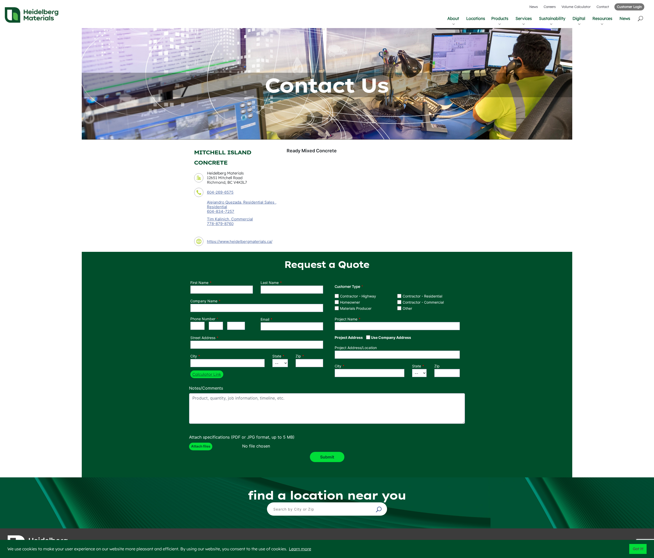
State (276, 356)
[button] (641, 18)
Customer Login (629, 7)
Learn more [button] (300, 548)
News (533, 7)
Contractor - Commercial (423, 302)
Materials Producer (355, 308)
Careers (550, 7)
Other (407, 308)
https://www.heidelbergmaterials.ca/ (239, 241)
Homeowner (350, 302)
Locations (475, 18)
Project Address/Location (356, 347)
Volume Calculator (576, 7)
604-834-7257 (220, 211)
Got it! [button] (638, 549)
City (193, 356)
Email (265, 319)
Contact (603, 7)
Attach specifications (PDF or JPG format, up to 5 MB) (242, 437)
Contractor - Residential (422, 296)
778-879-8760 (220, 223)
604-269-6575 (220, 192)
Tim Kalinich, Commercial (230, 219)
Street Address (202, 338)
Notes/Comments (206, 388)
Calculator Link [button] (206, 374)
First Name (199, 282)
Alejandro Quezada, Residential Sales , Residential (241, 204)
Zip (298, 356)
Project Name (346, 319)
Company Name (203, 301)
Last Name (270, 282)
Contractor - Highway (358, 296)
